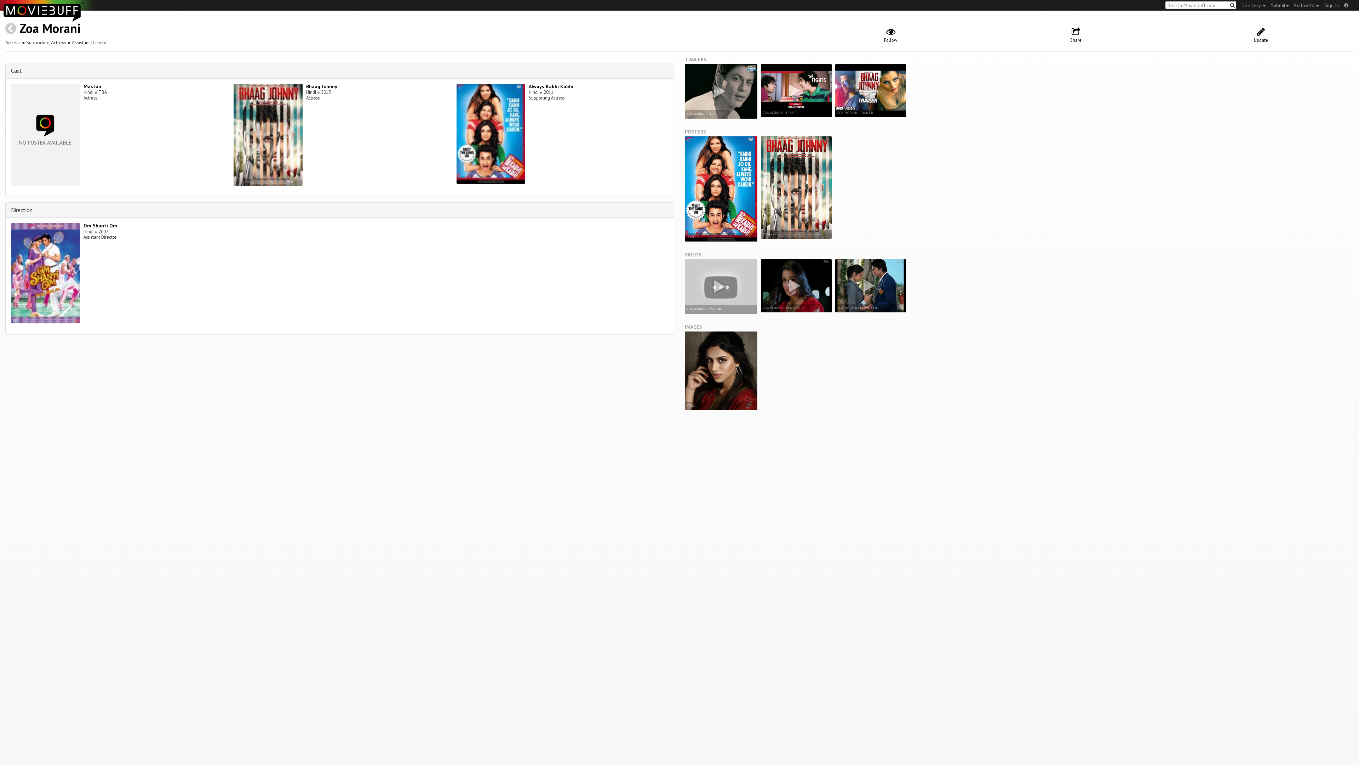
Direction (22, 210)
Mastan (92, 86)
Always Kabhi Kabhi (551, 86)
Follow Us (1304, 5)
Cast (16, 70)
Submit (1278, 5)
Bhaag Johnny (321, 86)
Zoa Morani (50, 28)
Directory (1252, 5)
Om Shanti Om (100, 225)
